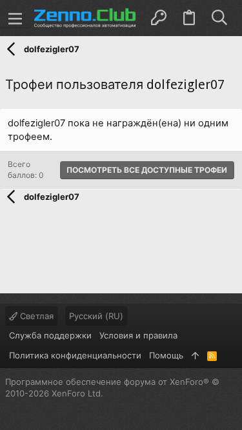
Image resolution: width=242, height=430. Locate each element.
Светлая (35, 316)
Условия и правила (138, 335)
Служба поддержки (50, 335)
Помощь (166, 355)
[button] (15, 18)
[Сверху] (195, 355)
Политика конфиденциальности (75, 355)
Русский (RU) (96, 316)
